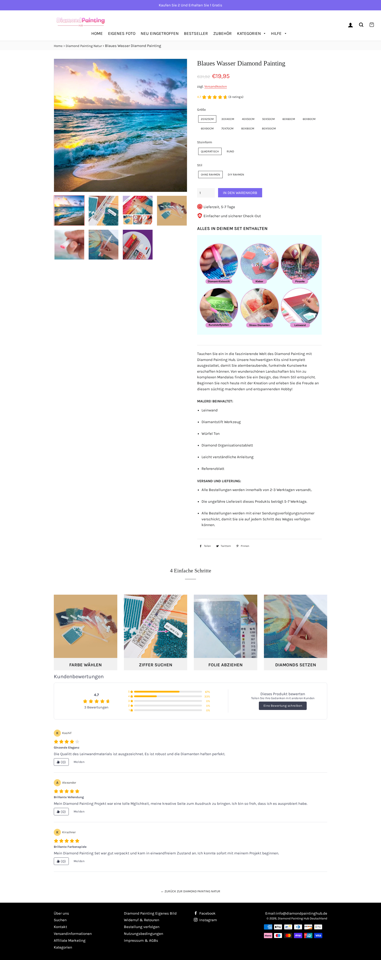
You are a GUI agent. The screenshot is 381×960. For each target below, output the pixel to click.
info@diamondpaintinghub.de (301, 913)
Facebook (207, 913)
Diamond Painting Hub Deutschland (302, 918)
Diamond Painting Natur (84, 46)
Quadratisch (210, 151)
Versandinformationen (73, 933)
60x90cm (207, 128)
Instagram (207, 920)
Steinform (204, 142)
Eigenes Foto (121, 33)
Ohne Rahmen (210, 174)
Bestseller (196, 33)
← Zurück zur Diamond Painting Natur (190, 891)
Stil (199, 165)
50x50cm (268, 119)
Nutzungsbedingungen (143, 933)
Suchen (60, 920)
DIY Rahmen (236, 174)
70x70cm (227, 128)
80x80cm (247, 128)
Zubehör (222, 33)
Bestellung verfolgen (141, 927)
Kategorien (249, 33)
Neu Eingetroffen (160, 33)
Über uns (61, 913)
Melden (79, 762)
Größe (201, 110)
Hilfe (277, 33)
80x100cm (269, 128)
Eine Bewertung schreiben (282, 706)
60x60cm (288, 119)
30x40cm (227, 119)
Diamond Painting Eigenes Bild (150, 913)
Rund (230, 151)
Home (97, 33)
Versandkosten (215, 86)
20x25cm (207, 119)
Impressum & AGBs (141, 940)
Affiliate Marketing (70, 940)
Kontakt (60, 927)
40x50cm (248, 119)
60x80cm (309, 119)
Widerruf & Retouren (141, 920)
